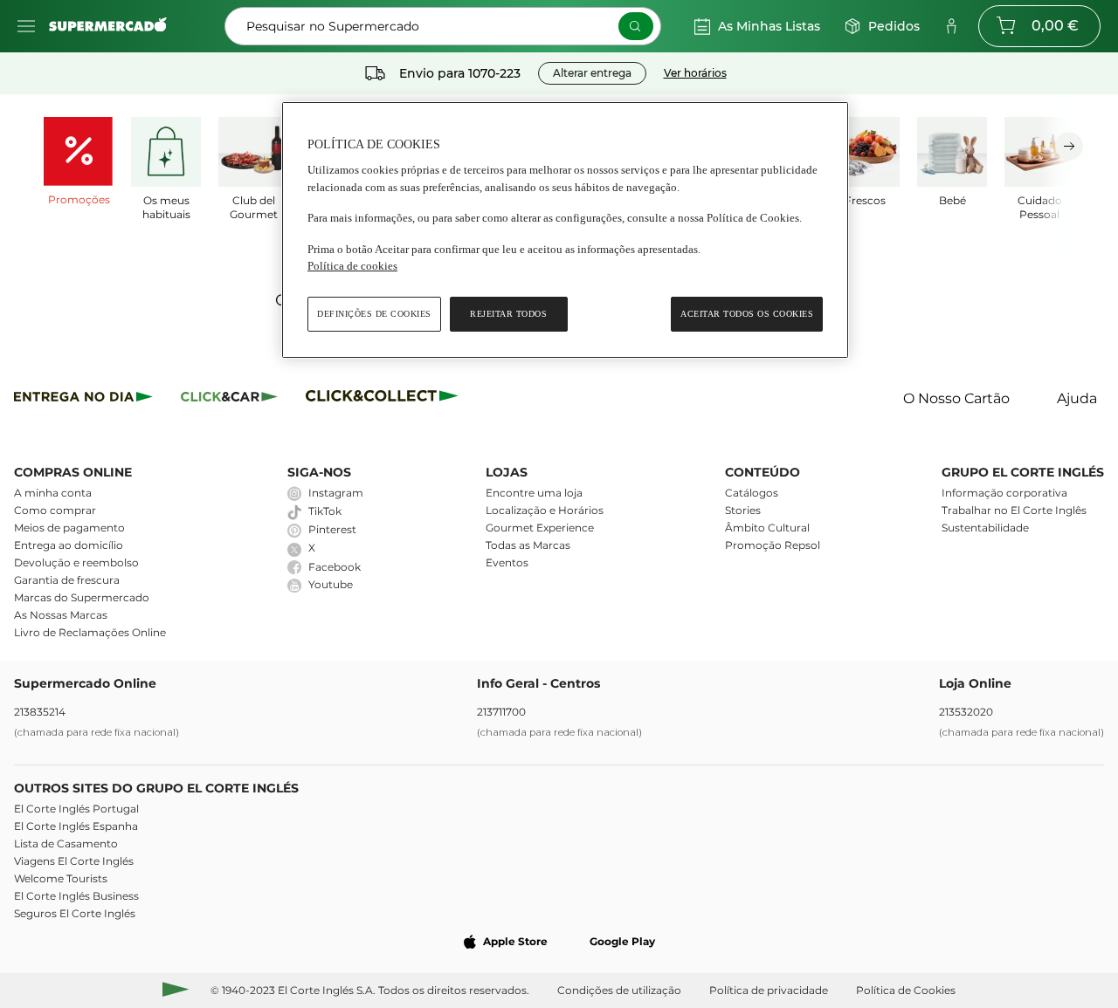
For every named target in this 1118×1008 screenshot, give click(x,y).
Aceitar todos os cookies (746, 314)
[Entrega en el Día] (385, 399)
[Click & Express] (83, 399)
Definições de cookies (374, 314)
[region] (565, 230)
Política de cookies (352, 265)
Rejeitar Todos (508, 314)
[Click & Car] (229, 399)
